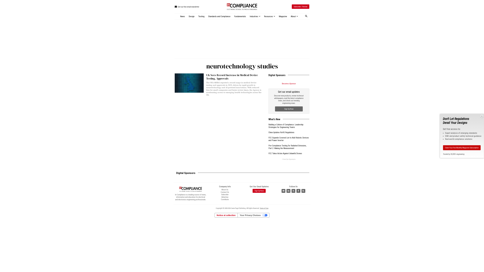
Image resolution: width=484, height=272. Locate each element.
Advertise (224, 197)
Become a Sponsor (289, 83)
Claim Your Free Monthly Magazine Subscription (461, 148)
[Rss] (303, 191)
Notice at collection (226, 215)
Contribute (225, 199)
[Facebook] (298, 191)
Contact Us (225, 192)
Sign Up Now (288, 109)
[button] (306, 16)
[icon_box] (187, 7)
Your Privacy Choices (250, 215)
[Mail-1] (283, 191)
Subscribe (225, 194)
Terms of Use (264, 208)
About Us (224, 190)
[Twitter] (293, 191)
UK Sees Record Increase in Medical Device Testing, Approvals (232, 76)
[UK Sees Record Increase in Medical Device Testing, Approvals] (189, 83)
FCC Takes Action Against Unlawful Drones (285, 153)
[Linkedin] (288, 191)
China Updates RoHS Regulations (281, 132)
